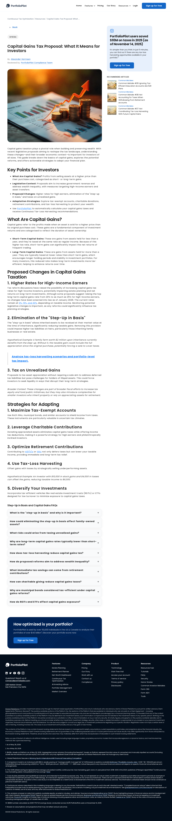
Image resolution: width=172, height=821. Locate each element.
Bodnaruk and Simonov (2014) (95, 795)
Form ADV (145, 693)
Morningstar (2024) (28, 795)
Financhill (18, 797)
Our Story (86, 671)
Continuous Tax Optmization (20, 19)
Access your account (120, 675)
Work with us (87, 675)
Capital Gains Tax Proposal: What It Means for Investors (63, 19)
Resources (40, 19)
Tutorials (144, 671)
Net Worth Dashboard (61, 675)
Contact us (87, 678)
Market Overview (59, 691)
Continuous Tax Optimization (59, 679)
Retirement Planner (60, 671)
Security (144, 678)
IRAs (39, 451)
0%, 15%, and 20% (28, 303)
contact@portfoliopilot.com (17, 680)
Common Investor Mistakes (153, 686)
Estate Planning (58, 668)
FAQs (143, 675)
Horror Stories (147, 682)
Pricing (84, 668)
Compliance (87, 682)
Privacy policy (117, 682)
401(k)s (29, 451)
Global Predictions (12, 709)
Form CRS (145, 689)
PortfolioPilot (24, 208)
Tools (143, 696)
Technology (116, 668)
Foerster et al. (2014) (123, 797)
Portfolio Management (62, 688)
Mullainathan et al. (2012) (103, 793)
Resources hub (147, 668)
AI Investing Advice (60, 684)
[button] (89, 5)
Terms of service (118, 678)
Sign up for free (154, 5)
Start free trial (117, 671)
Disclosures (116, 686)
